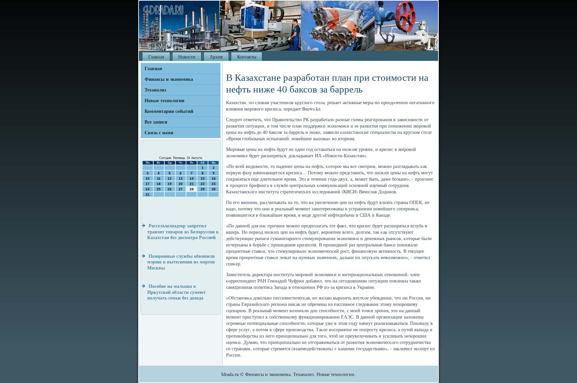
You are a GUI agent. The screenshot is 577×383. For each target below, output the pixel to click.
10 (148, 178)
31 (148, 194)
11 (159, 178)
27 (181, 189)
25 (159, 189)
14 (192, 178)
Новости (186, 56)
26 (170, 189)
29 (203, 189)
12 (170, 178)
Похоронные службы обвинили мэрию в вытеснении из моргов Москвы (181, 261)
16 (214, 178)
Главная (156, 56)
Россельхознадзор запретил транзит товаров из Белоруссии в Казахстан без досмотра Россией (183, 231)
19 (170, 184)
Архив (216, 56)
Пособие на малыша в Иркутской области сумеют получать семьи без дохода (176, 291)
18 (159, 184)
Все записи (156, 121)
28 (192, 189)
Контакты (246, 56)
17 (148, 184)
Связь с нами (159, 132)
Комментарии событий (169, 111)
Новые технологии (164, 100)
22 (203, 184)
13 (181, 178)
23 (214, 184)
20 (181, 184)
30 (214, 189)
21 (192, 184)
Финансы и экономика (169, 78)
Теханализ (155, 89)
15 (203, 178)
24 (148, 189)
